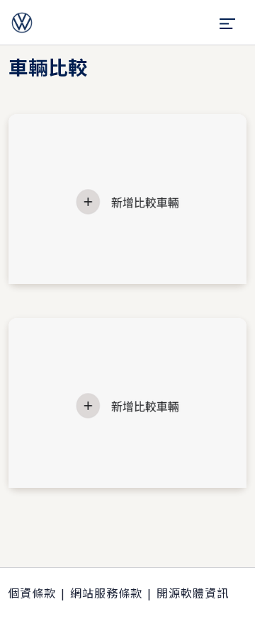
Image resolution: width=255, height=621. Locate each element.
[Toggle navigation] (227, 23)
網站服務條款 (106, 593)
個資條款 (32, 593)
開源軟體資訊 (193, 593)
